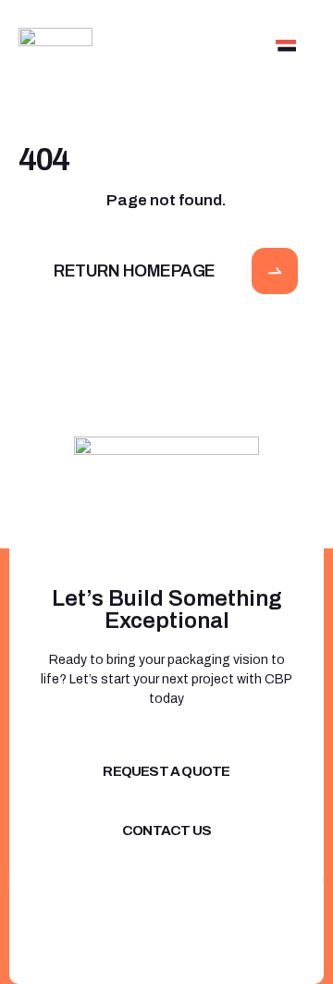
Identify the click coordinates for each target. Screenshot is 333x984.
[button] (285, 44)
